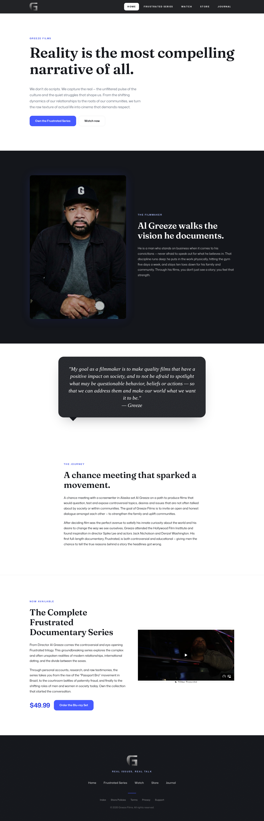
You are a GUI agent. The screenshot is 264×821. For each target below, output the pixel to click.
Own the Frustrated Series (52, 121)
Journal (224, 6)
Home (131, 6)
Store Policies (118, 799)
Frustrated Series (158, 6)
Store (205, 6)
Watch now (92, 121)
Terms (134, 799)
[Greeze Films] (33, 7)
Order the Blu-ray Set (73, 705)
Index (103, 799)
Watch (186, 6)
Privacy (146, 799)
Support (159, 799)
